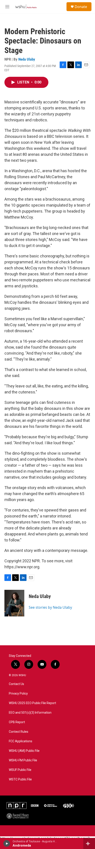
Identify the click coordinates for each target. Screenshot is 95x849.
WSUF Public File (20, 770)
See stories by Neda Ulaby (50, 607)
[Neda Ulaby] (14, 603)
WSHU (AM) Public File (24, 750)
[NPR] (17, 805)
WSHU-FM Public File (23, 760)
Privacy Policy (18, 693)
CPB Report (17, 722)
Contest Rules (18, 731)
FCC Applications (20, 741)
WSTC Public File (20, 779)
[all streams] (89, 843)
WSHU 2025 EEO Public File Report (32, 703)
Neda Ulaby (26, 59)
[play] (7, 843)
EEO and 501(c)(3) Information (30, 712)
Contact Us (16, 684)
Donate (81, 7)
